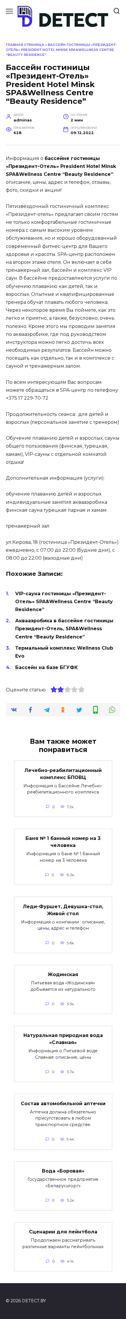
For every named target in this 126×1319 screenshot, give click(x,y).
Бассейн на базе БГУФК (46, 667)
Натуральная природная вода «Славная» (63, 1039)
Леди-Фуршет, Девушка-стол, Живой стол (63, 909)
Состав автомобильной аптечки (63, 1103)
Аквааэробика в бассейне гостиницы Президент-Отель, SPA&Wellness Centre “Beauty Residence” (64, 628)
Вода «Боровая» (63, 1171)
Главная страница (25, 45)
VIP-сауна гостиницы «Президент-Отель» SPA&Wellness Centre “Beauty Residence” (64, 601)
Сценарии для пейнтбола (63, 1232)
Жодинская (63, 974)
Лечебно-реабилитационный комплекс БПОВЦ (63, 773)
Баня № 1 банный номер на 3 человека (63, 842)
